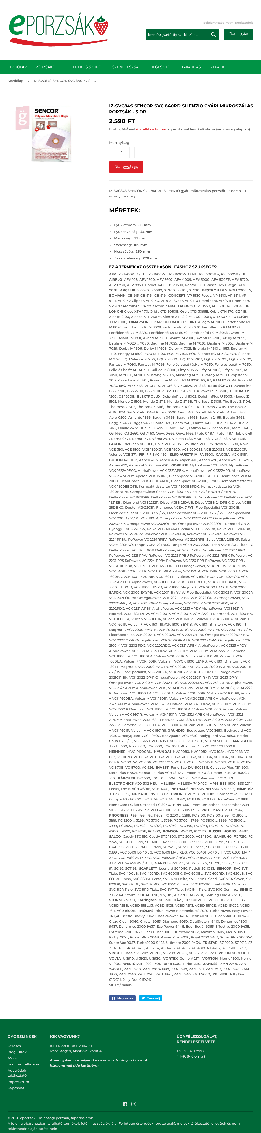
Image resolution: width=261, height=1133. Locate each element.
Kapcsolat (16, 1088)
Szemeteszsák (126, 67)
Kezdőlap (17, 67)
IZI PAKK (217, 67)
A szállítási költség (152, 129)
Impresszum (18, 1082)
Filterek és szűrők (85, 67)
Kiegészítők (161, 67)
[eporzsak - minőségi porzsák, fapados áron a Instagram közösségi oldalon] (133, 1105)
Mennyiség (119, 142)
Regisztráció (244, 22)
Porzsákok (46, 67)
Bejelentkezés (213, 22)
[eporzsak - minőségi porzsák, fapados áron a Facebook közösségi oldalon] (125, 1105)
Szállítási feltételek (24, 1064)
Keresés (14, 1046)
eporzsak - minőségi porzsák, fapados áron (56, 1118)
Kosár (242, 34)
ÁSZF (12, 1058)
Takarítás (191, 67)
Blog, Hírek (17, 1052)
